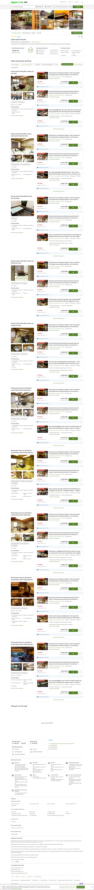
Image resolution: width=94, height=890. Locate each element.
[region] (47, 887)
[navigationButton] (53, 779)
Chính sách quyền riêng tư (16, 888)
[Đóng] (92, 887)
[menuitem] (63, 2)
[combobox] (23, 7)
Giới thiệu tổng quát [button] (16, 32)
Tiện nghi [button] (39, 32)
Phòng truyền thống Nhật (47, 64)
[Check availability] (79, 82)
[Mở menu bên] (82, 2)
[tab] (67, 64)
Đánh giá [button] (33, 32)
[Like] (79, 37)
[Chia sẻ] (82, 36)
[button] (17, 2)
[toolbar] (44, 7)
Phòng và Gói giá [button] (26, 32)
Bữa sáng (38, 64)
